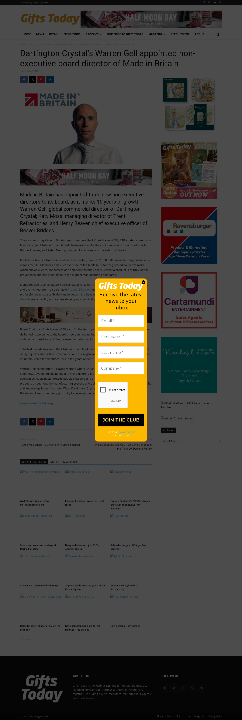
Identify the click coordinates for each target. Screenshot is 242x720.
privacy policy (127, 431)
